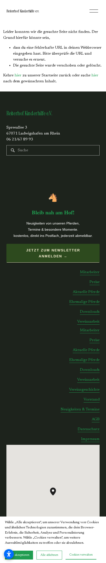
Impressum (90, 439)
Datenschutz (89, 429)
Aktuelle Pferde (86, 292)
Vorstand (92, 400)
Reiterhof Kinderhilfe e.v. (22, 11)
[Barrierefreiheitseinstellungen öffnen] (9, 554)
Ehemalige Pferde (84, 302)
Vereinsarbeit (88, 322)
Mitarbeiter (90, 272)
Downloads (90, 312)
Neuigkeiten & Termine (80, 409)
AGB (96, 419)
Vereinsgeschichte (84, 390)
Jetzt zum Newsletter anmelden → (53, 253)
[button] (56, 495)
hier (18, 75)
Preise (94, 282)
